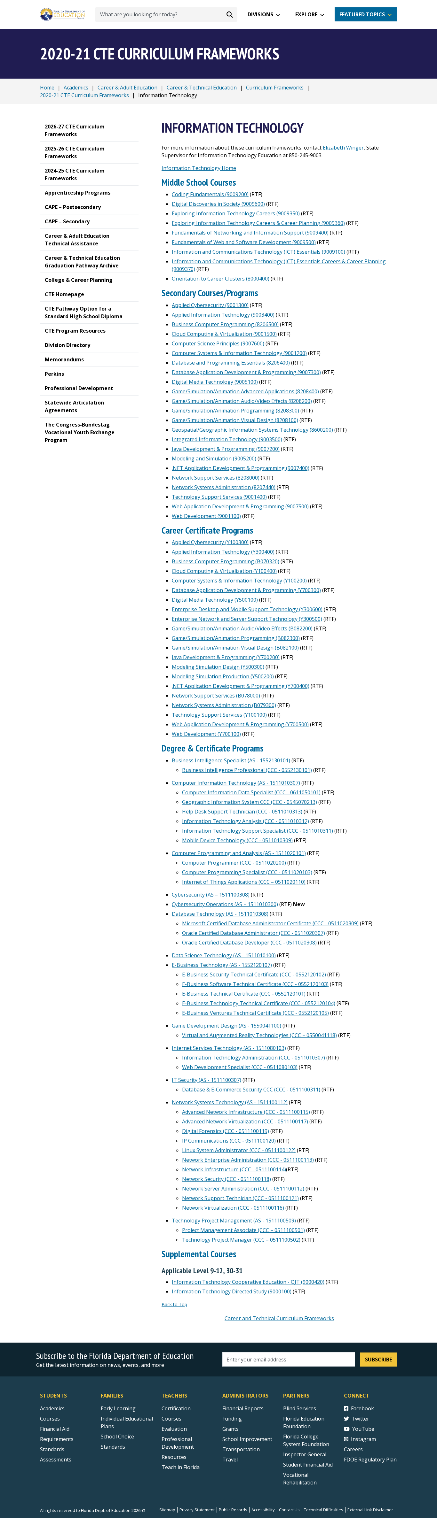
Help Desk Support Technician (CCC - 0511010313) (242, 811)
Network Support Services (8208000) (215, 477)
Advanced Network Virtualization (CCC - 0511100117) (245, 1121)
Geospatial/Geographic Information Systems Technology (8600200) (252, 429)
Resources (174, 1456)
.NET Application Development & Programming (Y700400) (240, 686)
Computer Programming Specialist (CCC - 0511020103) (247, 872)
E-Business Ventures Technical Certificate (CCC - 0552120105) (255, 1012)
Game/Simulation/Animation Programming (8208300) (235, 410)
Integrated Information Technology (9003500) (227, 439)
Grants (230, 1428)
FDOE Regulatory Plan (370, 1459)
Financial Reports (243, 1408)
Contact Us (289, 1510)
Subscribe (378, 1359)
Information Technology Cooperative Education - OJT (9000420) (248, 1281)
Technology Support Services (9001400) (219, 496)
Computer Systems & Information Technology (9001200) (239, 353)
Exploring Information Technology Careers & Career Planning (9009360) (258, 223)
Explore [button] (306, 14)
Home (47, 87)
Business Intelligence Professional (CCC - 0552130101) (247, 770)
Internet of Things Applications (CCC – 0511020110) (244, 881)
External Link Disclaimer (370, 1510)
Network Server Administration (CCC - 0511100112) (243, 1188)
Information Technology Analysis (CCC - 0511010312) (245, 821)
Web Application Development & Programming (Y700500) (240, 724)
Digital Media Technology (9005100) (215, 381)
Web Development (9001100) (206, 516)
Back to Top (174, 1304)
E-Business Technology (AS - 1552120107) (222, 964)
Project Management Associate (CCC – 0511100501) (243, 1230)
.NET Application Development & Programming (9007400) (240, 468)
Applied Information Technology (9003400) (223, 314)
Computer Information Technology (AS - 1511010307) (236, 782)
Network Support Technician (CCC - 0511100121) (240, 1198)
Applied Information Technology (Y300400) (223, 551)
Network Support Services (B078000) (216, 695)
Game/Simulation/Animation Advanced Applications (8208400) (245, 391)
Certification (176, 1408)
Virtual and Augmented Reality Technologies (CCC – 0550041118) (259, 1035)
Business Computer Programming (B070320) (225, 561)
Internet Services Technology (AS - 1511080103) (229, 1048)
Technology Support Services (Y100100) (219, 714)
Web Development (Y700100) (206, 733)
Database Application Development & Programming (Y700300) (246, 590)
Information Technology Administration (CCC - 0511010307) (253, 1057)
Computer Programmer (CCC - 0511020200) (234, 862)
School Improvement (247, 1439)
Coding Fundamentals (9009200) (210, 194)
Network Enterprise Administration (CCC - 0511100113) (248, 1159)
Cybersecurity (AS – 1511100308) (211, 894)
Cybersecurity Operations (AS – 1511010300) (225, 904)
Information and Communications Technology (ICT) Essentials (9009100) (258, 251)
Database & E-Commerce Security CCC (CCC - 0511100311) (251, 1089)
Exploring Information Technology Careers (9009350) (236, 213)
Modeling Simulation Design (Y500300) (218, 666)
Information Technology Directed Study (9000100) (231, 1291)
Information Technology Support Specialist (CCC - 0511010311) (257, 830)
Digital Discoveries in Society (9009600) (218, 203)
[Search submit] (230, 14)
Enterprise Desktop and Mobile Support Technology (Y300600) (247, 609)
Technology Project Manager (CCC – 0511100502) (241, 1239)
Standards (52, 1449)
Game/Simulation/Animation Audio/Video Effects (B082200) (242, 628)
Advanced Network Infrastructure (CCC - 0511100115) (246, 1111)
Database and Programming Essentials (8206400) (231, 362)
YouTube (363, 1428)
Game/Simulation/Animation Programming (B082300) (236, 638)
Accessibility (263, 1510)
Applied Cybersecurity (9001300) (210, 305)
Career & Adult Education (127, 87)
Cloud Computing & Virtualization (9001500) (224, 333)
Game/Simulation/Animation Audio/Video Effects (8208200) (242, 401)
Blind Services (299, 1408)
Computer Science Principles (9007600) (218, 343)
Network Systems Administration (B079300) (224, 705)
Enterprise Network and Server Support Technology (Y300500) (247, 618)
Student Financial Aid (308, 1464)
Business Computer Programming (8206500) (225, 324)
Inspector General (304, 1454)
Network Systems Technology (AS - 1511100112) (230, 1102)
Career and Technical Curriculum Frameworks (279, 1318)
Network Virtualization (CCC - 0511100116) (233, 1207)
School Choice (117, 1436)
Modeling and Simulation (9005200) (214, 458)
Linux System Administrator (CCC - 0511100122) (239, 1150)
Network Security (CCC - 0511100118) (226, 1179)
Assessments (55, 1459)
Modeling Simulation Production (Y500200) (223, 676)
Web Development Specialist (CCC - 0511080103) (240, 1067)
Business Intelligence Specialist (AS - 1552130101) (231, 760)
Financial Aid (54, 1428)
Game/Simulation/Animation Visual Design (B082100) (235, 647)
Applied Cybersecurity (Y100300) (210, 542)
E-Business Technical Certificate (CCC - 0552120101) (244, 993)
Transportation (241, 1449)
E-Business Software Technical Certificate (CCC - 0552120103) (255, 984)
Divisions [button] (260, 14)
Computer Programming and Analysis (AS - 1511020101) (239, 853)
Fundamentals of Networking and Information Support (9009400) (250, 232)
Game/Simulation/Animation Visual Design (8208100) (235, 420)
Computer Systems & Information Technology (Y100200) (239, 580)
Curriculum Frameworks (275, 87)
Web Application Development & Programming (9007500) (240, 506)
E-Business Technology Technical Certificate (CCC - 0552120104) (258, 1003)
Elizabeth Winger (343, 147)
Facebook (362, 1408)
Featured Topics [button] (362, 14)
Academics (76, 87)
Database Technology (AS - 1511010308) (220, 913)
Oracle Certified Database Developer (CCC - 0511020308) (249, 942)
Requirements (57, 1439)
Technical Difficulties (323, 1510)
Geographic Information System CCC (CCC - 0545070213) (249, 801)
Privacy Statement (197, 1510)
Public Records (233, 1510)
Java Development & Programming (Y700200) (226, 657)
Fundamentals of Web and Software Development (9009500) (244, 242)
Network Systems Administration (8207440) (223, 487)
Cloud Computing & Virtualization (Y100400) (224, 570)
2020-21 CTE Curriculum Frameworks (84, 95)
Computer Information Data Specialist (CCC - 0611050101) (251, 792)
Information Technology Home (199, 168)
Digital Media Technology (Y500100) (215, 599)
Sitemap (167, 1510)
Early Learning (118, 1408)
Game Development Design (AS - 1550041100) (226, 1025)
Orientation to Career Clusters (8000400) (220, 278)
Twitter (360, 1418)
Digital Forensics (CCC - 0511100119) (225, 1131)
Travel (230, 1459)
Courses (50, 1418)
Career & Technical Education (202, 87)
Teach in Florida (181, 1467)
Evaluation (174, 1428)
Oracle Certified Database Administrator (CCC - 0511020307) (253, 932)
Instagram (363, 1439)
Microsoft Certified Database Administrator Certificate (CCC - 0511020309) (270, 923)
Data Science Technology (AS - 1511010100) (224, 955)
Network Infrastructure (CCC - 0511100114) (234, 1169)
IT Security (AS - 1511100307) (206, 1079)
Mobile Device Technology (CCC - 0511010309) (237, 840)
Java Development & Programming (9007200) (226, 448)
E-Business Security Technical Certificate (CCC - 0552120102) (254, 974)
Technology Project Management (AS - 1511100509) (234, 1220)
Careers (353, 1449)
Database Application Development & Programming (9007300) (246, 372)
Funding (232, 1418)
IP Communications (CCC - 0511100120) (229, 1140)
